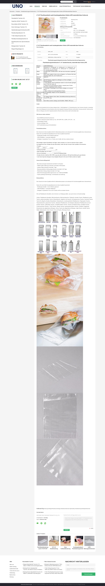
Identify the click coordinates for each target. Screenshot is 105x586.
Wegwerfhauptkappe (16, 49)
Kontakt (62, 40)
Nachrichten (12, 574)
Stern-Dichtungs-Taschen (17, 27)
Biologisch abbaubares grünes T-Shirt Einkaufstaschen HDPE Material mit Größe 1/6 (53, 565)
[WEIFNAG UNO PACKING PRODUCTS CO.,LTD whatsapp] (17, 84)
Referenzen (85, 1)
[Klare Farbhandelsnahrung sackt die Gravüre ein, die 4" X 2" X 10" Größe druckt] (65, 541)
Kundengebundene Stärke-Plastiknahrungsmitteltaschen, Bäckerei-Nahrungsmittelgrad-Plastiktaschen (79, 548)
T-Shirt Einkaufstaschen (17, 35)
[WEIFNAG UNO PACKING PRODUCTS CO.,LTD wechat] (21, 84)
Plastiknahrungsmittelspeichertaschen (82, 508)
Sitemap (12, 577)
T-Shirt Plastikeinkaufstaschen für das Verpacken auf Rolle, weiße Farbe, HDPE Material (54, 572)
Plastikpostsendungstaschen (18, 38)
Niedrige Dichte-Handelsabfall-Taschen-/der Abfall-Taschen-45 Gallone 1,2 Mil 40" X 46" (32, 569)
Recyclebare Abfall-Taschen (18, 24)
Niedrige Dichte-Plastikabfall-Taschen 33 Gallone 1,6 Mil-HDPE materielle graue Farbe (32, 572)
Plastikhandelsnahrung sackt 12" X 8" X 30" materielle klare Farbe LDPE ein (42, 548)
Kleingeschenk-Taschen (17, 46)
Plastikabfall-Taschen (16, 18)
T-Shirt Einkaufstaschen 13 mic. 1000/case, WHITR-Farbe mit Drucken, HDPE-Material (53, 569)
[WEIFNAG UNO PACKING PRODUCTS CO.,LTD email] (13, 84)
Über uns (44, 6)
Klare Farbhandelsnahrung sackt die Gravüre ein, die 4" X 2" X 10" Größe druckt (65, 548)
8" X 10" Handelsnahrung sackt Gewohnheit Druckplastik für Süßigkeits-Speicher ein (23, 58)
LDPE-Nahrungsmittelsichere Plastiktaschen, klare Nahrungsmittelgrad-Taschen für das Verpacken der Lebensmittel (89, 548)
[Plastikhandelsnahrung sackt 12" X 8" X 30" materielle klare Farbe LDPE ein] (43, 541)
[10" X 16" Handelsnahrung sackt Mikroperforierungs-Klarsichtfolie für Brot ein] (54, 541)
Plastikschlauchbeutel (17, 33)
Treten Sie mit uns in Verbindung (82, 6)
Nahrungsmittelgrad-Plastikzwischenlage (52, 508)
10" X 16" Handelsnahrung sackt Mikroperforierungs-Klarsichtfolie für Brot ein (54, 548)
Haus (31, 6)
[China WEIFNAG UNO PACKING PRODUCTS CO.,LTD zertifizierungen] (15, 70)
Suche (75, 1)
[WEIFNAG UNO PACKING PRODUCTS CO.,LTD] (17, 6)
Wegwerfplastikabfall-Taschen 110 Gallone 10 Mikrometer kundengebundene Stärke (32, 565)
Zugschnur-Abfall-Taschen (18, 21)
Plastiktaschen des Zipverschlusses (20, 41)
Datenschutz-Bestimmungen (26, 584)
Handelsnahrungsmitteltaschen (28, 11)
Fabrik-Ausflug (53, 6)
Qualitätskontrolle (65, 6)
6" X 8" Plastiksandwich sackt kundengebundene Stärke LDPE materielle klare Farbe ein (47, 41)
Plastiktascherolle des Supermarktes (68, 508)
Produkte (37, 6)
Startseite (12, 11)
